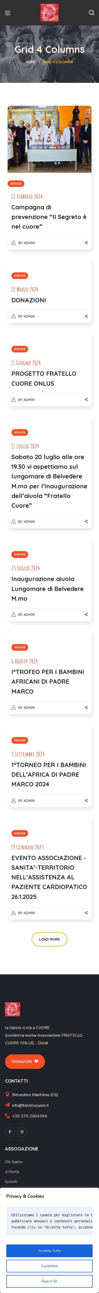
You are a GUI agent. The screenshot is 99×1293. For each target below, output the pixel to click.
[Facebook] (10, 1132)
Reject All (49, 1281)
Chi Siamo (13, 1162)
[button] (91, 12)
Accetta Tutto (49, 1250)
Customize (49, 1266)
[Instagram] (22, 1132)
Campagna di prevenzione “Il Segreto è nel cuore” (49, 216)
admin (29, 243)
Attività (16, 183)
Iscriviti (11, 1182)
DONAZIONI (28, 300)
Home (31, 62)
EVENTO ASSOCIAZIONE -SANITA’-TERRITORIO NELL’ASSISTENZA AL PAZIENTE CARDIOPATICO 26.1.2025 (49, 877)
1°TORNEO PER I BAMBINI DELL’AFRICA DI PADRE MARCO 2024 (48, 774)
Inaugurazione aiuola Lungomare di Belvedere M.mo (47, 588)
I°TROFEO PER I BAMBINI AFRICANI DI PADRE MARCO (47, 681)
